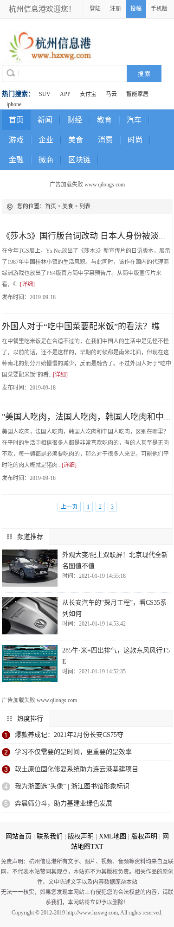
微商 (46, 160)
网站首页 (19, 836)
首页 (16, 120)
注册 (115, 9)
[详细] (27, 284)
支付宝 (88, 94)
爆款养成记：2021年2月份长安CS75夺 (69, 734)
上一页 (69, 507)
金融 (16, 160)
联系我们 (50, 836)
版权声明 (81, 836)
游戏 (16, 140)
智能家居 (137, 94)
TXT (96, 846)
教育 (104, 120)
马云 (111, 94)
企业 (46, 140)
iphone (13, 104)
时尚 (135, 140)
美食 (75, 140)
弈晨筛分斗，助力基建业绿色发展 (63, 803)
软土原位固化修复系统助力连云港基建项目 (76, 769)
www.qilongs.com (104, 184)
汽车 (134, 120)
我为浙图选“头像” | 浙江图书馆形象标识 (72, 786)
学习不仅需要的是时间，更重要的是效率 (73, 751)
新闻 (45, 120)
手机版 (159, 9)
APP (65, 94)
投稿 (136, 9)
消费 (105, 140)
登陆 (95, 9)
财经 (74, 120)
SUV (45, 94)
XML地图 (112, 836)
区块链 (79, 160)
